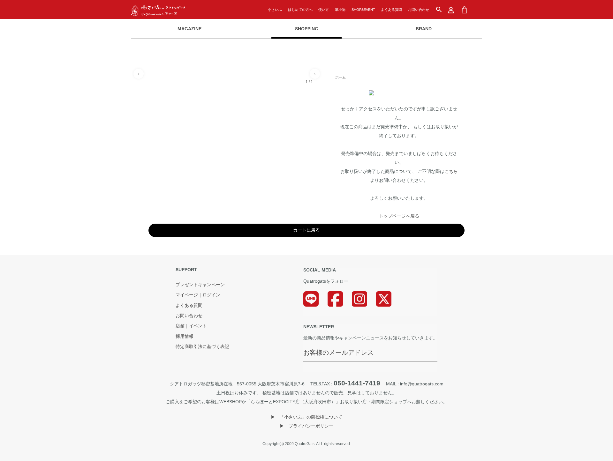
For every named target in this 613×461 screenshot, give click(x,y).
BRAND (424, 28)
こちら (451, 171)
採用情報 (184, 336)
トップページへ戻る (399, 216)
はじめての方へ (300, 9)
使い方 (323, 9)
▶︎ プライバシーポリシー (306, 425)
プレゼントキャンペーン (200, 284)
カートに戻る (306, 230)
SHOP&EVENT (363, 9)
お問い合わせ (418, 9)
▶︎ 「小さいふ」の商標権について (306, 417)
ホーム (340, 77)
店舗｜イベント (191, 326)
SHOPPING (306, 28)
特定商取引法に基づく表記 (202, 346)
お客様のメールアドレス (338, 352)
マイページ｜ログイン (198, 295)
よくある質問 (391, 9)
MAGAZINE (189, 28)
